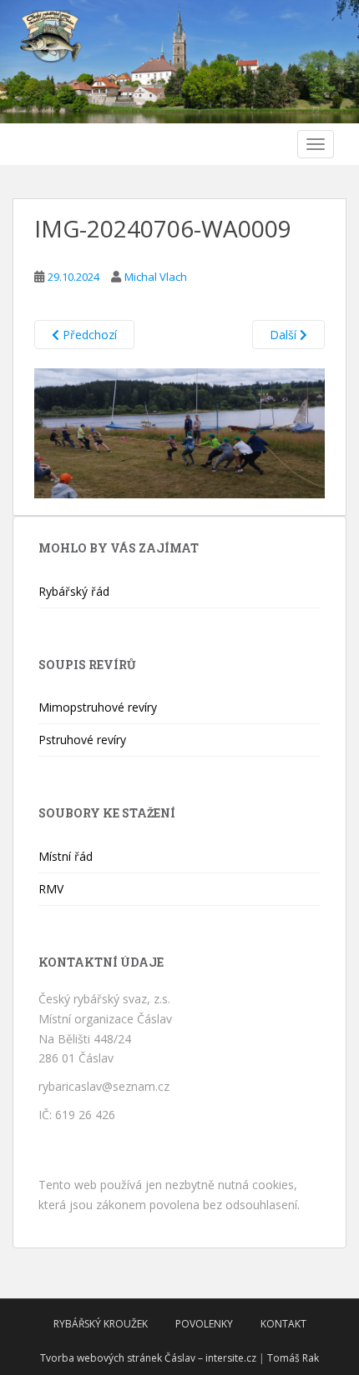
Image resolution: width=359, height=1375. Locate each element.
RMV (50, 889)
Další (285, 334)
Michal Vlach (155, 276)
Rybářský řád (73, 591)
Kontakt (283, 1324)
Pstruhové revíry (82, 740)
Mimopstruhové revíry (97, 707)
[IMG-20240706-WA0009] (179, 431)
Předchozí (88, 334)
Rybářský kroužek (100, 1324)
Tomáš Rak (293, 1358)
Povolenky (204, 1324)
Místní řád (65, 856)
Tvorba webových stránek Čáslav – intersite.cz (148, 1358)
